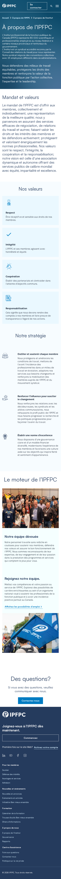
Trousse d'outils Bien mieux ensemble (18, 818)
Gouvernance (8, 837)
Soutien (5, 770)
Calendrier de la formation (13, 813)
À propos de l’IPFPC (21, 18)
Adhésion (6, 783)
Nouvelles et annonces (12, 794)
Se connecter (36, 6)
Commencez (30, 737)
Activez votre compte (46, 747)
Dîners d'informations (11, 822)
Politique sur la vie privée (13, 861)
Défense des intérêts (11, 774)
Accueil (5, 18)
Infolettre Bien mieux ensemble (15, 802)
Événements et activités (12, 798)
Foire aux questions (10, 852)
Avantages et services (11, 778)
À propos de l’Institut (11, 833)
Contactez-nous (30, 700)
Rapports (6, 841)
